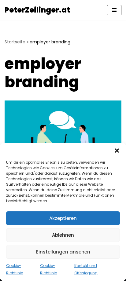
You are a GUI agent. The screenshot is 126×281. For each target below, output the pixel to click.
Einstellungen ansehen (63, 252)
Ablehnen (63, 235)
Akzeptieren (63, 218)
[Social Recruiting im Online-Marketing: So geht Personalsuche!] (63, 139)
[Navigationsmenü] (114, 10)
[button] (117, 151)
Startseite (15, 42)
